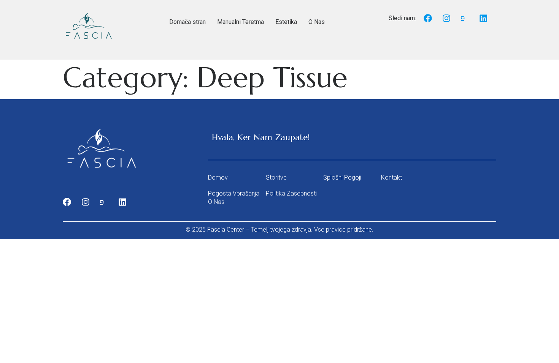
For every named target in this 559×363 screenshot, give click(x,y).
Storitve (276, 177)
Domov (218, 177)
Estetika (286, 21)
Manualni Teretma (240, 21)
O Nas (316, 21)
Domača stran (187, 21)
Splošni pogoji (342, 177)
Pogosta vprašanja (233, 193)
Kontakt (391, 177)
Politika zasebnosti (291, 193)
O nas (216, 201)
